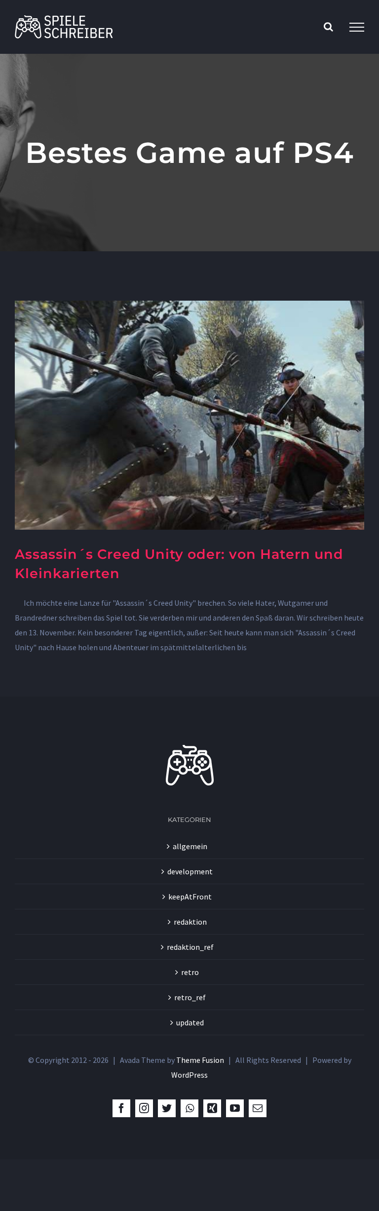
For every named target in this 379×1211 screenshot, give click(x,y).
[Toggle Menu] (357, 27)
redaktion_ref (190, 947)
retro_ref (190, 997)
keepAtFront (190, 896)
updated (190, 1022)
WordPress (189, 1075)
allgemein (190, 846)
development (190, 871)
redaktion (190, 922)
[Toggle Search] (328, 27)
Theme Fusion (200, 1060)
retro (190, 972)
